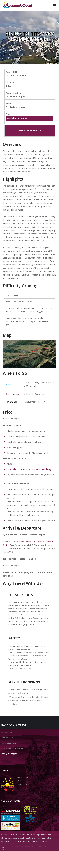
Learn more (43, 841)
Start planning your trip (29, 130)
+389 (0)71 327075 (9, 754)
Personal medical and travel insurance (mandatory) (29, 469)
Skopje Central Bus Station (30, 541)
